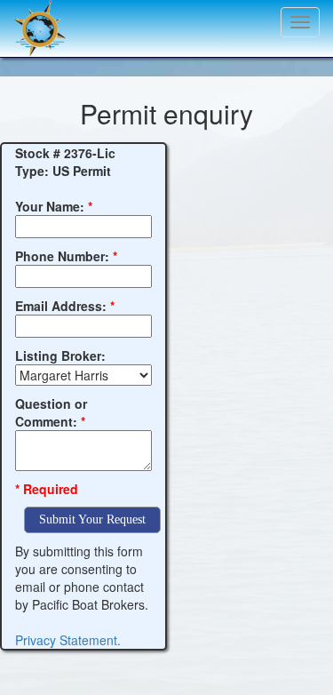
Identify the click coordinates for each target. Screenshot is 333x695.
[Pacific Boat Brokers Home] (35, 22)
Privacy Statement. (68, 640)
